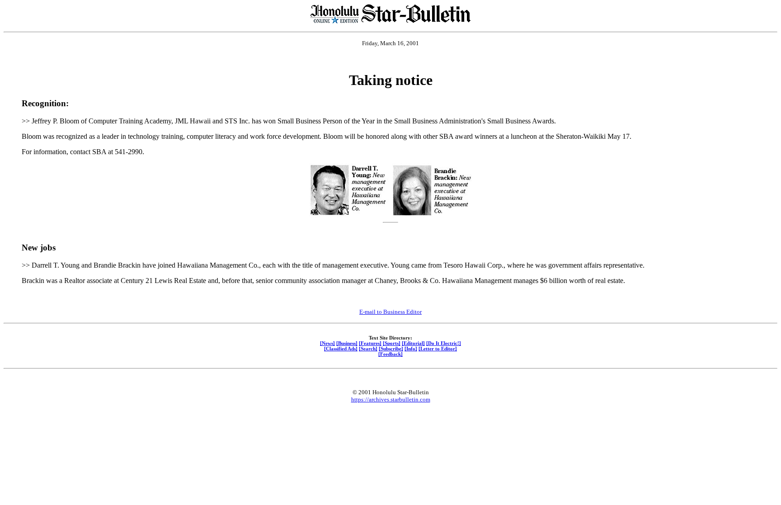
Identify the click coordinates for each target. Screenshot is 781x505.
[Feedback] (390, 354)
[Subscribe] (391, 348)
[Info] (411, 348)
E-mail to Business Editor (390, 311)
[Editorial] (413, 343)
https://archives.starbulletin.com (390, 399)
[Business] (347, 343)
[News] (327, 343)
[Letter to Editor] (438, 348)
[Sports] (391, 343)
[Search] (368, 348)
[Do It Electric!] (443, 343)
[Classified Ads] (341, 348)
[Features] (370, 343)
